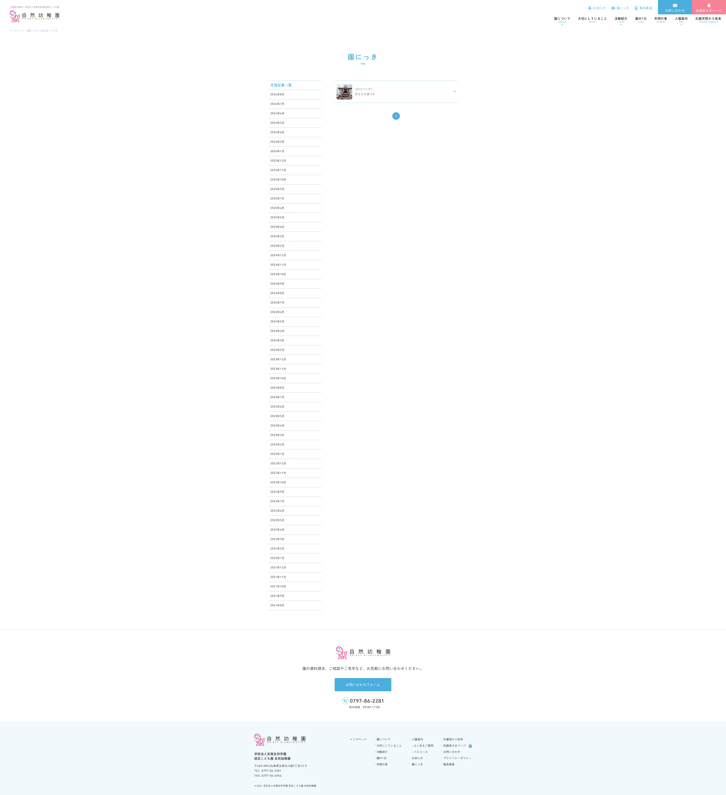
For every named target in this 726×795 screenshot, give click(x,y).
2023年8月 (277, 387)
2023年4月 (277, 425)
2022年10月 (278, 482)
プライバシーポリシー (457, 758)
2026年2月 (277, 141)
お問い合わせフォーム (363, 684)
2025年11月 (278, 170)
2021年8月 (277, 605)
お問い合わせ (675, 10)
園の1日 (641, 20)
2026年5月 (277, 122)
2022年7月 (277, 501)
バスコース (421, 752)
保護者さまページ (709, 10)
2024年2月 (277, 350)
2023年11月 (278, 369)
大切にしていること (592, 20)
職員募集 (646, 8)
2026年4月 (277, 132)
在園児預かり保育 (708, 20)
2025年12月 (278, 160)
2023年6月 (277, 406)
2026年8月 (277, 94)
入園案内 (681, 20)
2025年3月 (277, 236)
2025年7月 (277, 198)
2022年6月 (277, 510)
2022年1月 (277, 558)
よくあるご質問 (424, 745)
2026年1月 (277, 151)
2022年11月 (278, 473)
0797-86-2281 (367, 700)
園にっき (623, 8)
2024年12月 (278, 255)
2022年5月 (277, 520)
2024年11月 (278, 264)
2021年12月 (278, 567)
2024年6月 (277, 312)
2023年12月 (278, 359)
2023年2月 (277, 444)
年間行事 (660, 20)
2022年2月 (277, 548)
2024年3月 (277, 340)
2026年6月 (277, 113)
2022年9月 (277, 492)
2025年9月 (277, 189)
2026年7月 (277, 104)
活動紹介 (621, 20)
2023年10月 (278, 378)
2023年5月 (277, 416)
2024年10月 (278, 274)
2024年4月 (277, 331)
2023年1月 (277, 454)
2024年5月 (277, 321)
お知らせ (599, 8)
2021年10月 (278, 586)
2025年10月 (278, 179)
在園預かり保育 (453, 739)
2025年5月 (277, 217)
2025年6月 (277, 208)
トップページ (358, 739)
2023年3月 (277, 435)
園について (562, 20)
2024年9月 (277, 283)
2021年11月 (278, 577)
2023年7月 (277, 397)
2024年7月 (277, 302)
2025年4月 (277, 227)
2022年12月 (278, 463)
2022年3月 (277, 539)
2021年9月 (277, 596)
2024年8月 (277, 293)
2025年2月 (277, 245)
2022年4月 (277, 529)
